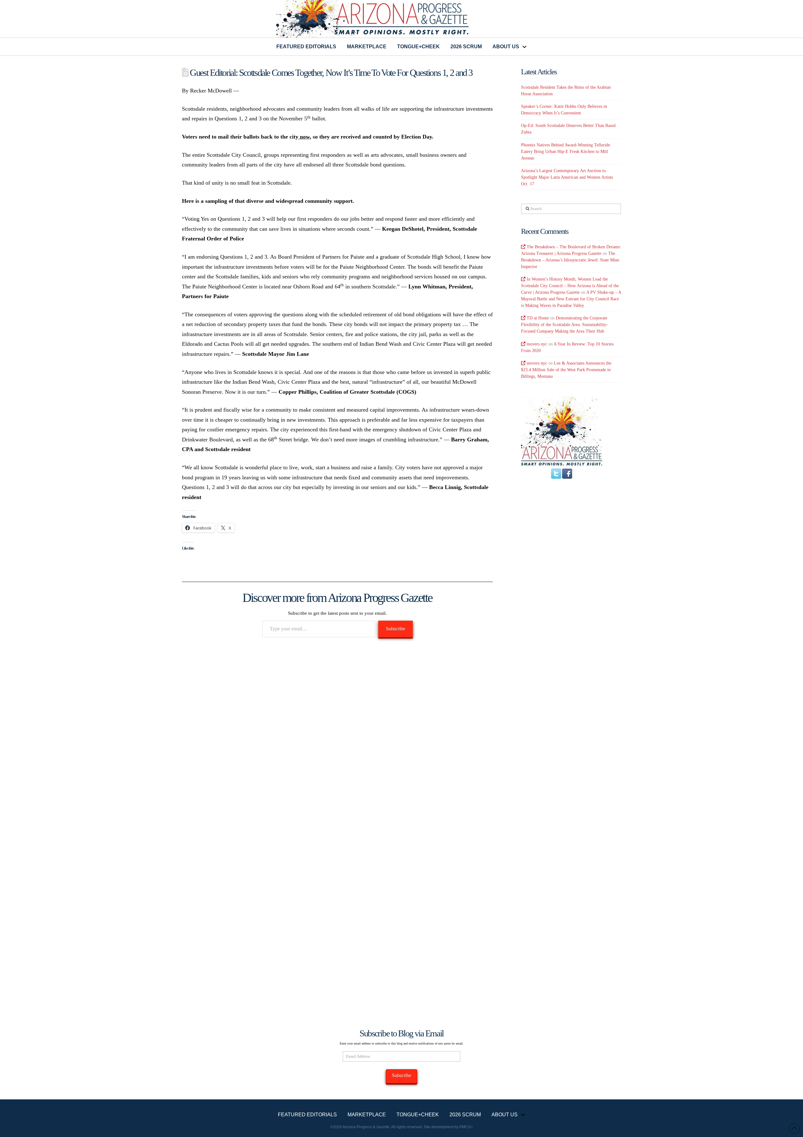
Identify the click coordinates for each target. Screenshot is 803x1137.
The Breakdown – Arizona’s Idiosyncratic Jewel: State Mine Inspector (570, 260)
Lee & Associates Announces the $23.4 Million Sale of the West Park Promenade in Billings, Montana (566, 370)
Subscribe (395, 628)
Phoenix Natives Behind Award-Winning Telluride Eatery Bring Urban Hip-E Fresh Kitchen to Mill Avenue (565, 152)
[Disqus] (337, 733)
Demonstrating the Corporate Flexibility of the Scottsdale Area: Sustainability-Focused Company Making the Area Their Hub (564, 325)
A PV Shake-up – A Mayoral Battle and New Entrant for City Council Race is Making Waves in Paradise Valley (571, 299)
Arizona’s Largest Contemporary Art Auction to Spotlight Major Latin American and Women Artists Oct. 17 (567, 177)
